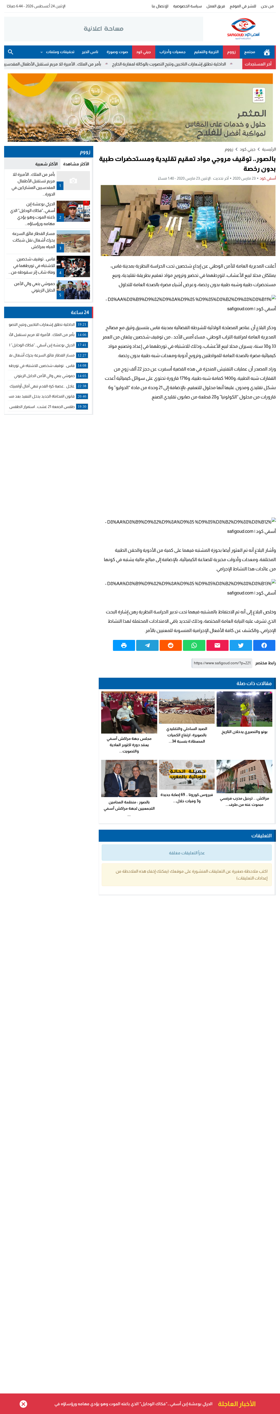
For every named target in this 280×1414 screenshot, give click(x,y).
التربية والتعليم (206, 52)
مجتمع (249, 52)
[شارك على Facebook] (264, 645)
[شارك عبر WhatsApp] (194, 645)
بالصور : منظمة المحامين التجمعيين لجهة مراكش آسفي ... (129, 808)
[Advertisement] (187, 459)
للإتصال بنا (160, 6)
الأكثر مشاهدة (76, 164)
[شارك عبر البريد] (218, 645)
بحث (10, 52)
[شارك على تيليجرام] (147, 645)
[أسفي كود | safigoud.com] (239, 29)
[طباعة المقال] (124, 645)
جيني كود (143, 52)
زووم (231, 52)
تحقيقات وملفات (60, 52)
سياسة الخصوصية (187, 6)
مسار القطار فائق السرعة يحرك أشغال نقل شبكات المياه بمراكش (33, 240)
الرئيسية (267, 52)
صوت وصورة (117, 52)
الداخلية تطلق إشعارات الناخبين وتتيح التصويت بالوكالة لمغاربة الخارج (198, 64)
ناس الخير (90, 52)
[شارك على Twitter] (241, 645)
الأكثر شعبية (46, 164)
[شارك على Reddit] (171, 645)
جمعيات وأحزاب (172, 52)
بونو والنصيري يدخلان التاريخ (244, 731)
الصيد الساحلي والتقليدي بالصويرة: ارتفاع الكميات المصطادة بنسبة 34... (186, 734)
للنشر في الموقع (243, 6)
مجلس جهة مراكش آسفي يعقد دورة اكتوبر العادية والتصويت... (129, 744)
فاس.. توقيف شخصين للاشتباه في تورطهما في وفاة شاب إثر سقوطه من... (31, 265)
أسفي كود (268, 178)
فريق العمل (215, 6)
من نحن (267, 6)
